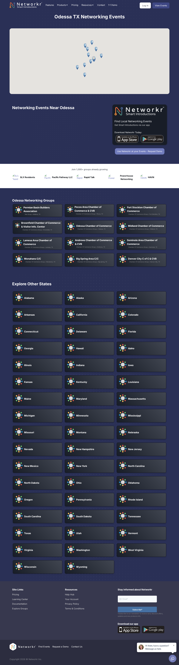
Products (61, 5)
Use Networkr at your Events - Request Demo (139, 151)
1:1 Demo (112, 5)
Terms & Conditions (74, 608)
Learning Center (20, 599)
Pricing (74, 5)
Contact (101, 5)
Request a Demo (60, 646)
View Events (161, 5)
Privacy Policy (72, 604)
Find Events (44, 646)
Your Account (71, 599)
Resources (87, 5)
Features (50, 5)
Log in (145, 5)
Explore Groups (20, 608)
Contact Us (76, 646)
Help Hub (69, 594)
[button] (94, 59)
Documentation (19, 604)
